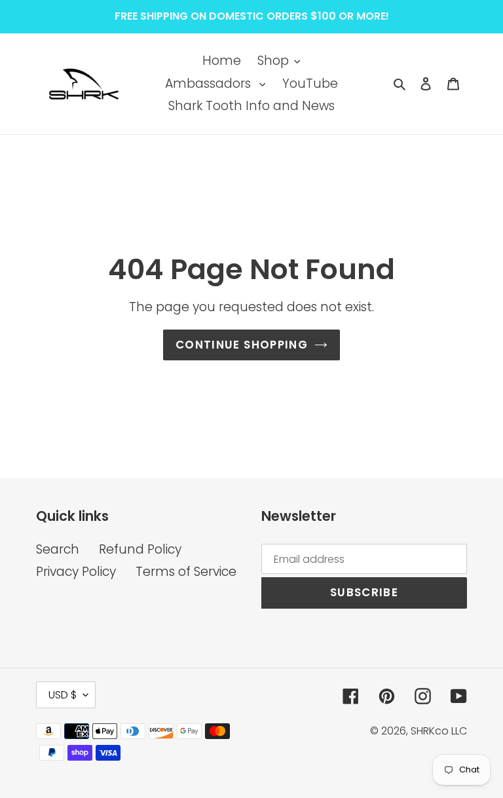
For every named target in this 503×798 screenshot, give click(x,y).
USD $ (62, 694)
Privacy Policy (76, 571)
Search (57, 549)
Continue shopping (242, 344)
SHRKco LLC (439, 730)
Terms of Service (186, 571)
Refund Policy (140, 549)
